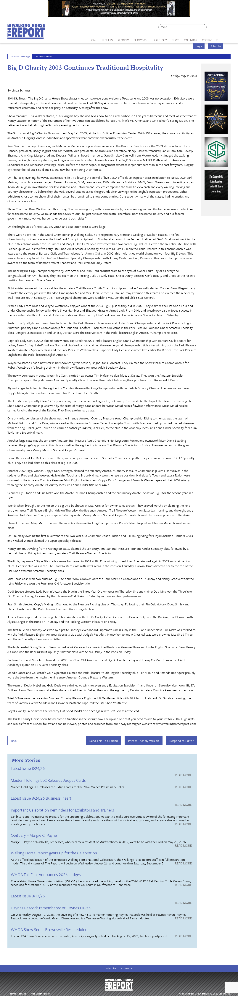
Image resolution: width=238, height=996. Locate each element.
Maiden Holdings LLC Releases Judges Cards (48, 780)
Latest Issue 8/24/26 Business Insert (41, 798)
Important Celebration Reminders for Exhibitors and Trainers (62, 810)
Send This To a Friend (103, 740)
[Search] (204, 27)
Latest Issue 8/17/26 (28, 896)
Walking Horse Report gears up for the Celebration (54, 853)
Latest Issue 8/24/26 (28, 768)
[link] (93, 38)
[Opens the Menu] (225, 38)
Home (93, 40)
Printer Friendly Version (143, 740)
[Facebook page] (211, 28)
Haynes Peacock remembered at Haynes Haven (51, 908)
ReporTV (123, 40)
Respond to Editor (181, 740)
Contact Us (126, 968)
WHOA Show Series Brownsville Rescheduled (49, 929)
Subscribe (216, 46)
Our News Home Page (20, 56)
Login (199, 46)
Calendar (190, 40)
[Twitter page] (218, 28)
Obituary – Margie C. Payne (34, 835)
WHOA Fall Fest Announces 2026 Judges (46, 874)
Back (14, 740)
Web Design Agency (40, 993)
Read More (183, 775)
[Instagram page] (225, 28)
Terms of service (18, 993)
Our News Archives (43, 56)
